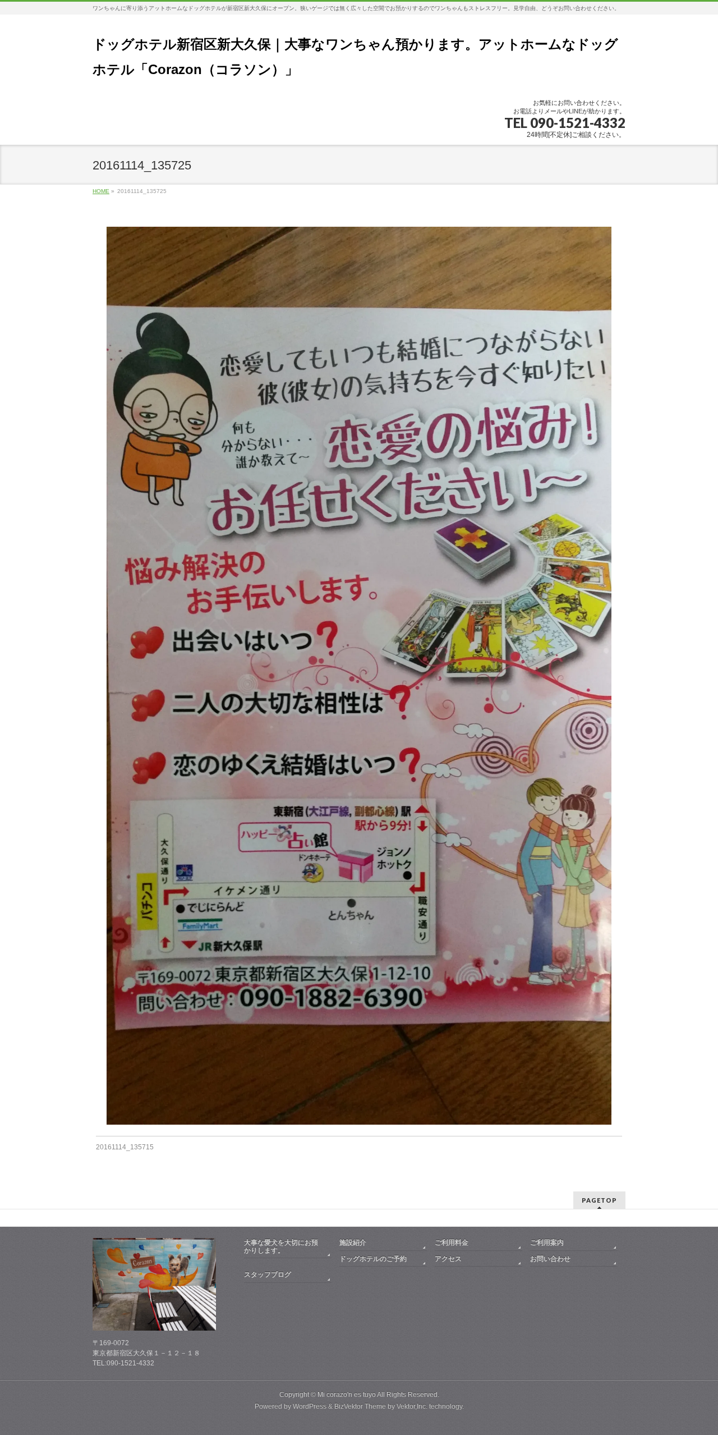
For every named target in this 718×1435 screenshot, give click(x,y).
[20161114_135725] (359, 676)
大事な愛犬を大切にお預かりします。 (281, 1246)
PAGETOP (599, 1200)
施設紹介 (352, 1242)
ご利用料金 (451, 1242)
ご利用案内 (547, 1242)
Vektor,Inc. (412, 1406)
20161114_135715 (125, 1147)
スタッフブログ (267, 1274)
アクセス (448, 1259)
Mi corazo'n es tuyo (346, 1395)
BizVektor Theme (360, 1406)
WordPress (309, 1406)
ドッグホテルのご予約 (373, 1259)
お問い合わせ (550, 1259)
